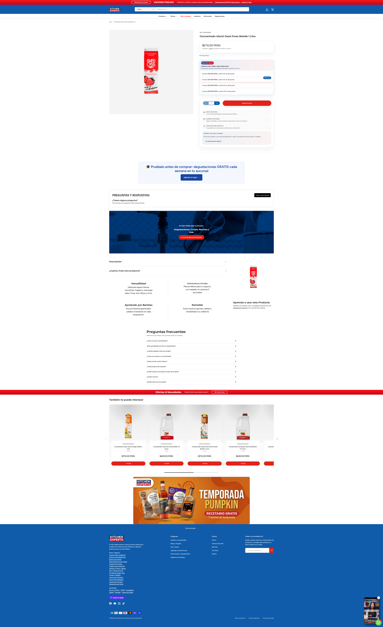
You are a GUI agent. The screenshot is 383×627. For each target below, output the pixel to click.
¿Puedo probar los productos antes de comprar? (163, 372)
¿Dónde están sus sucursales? (156, 382)
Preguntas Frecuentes (178, 557)
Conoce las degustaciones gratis (191, 237)
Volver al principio (190, 528)
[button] (272, 9)
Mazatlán (118, 592)
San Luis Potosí (114, 590)
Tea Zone (215, 550)
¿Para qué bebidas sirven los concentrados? (161, 346)
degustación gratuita (240, 308)
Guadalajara (130, 590)
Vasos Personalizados (116, 580)
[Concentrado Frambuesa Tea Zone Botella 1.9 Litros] (243, 424)
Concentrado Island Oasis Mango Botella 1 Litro (128, 448)
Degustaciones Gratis (116, 584)
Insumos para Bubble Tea (117, 557)
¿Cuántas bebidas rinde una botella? (159, 351)
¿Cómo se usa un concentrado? (157, 341)
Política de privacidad (268, 618)
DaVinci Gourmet (217, 543)
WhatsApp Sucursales (141, 2)
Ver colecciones (219, 392)
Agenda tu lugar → (191, 177)
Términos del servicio (240, 618)
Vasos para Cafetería (116, 577)
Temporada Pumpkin (116, 582)
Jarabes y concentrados (178, 540)
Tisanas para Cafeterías (117, 566)
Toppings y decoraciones (179, 550)
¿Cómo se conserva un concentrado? (159, 356)
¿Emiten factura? (152, 377)
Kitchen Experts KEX (118, 618)
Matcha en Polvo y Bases (117, 568)
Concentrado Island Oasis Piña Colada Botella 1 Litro (204, 448)
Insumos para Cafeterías (117, 555)
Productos (161, 16)
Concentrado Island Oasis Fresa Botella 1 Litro (125, 22)
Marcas (172, 16)
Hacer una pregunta (262, 195)
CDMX (122, 590)
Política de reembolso (254, 618)
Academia (197, 16)
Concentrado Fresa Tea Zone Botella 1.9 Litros (166, 448)
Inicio (110, 22)
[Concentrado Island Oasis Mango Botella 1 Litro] (128, 424)
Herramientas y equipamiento (180, 554)
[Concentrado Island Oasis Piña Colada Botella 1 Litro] (205, 424)
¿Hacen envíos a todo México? (157, 361)
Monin (214, 540)
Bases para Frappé (115, 559)
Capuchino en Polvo (115, 564)
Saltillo (111, 592)
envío (211, 48)
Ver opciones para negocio (213, 141)
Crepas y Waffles (115, 575)
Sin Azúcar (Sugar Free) (117, 573)
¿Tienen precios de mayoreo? (156, 366)
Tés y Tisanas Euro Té (116, 571)
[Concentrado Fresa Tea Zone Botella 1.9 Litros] (167, 424)
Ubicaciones (207, 16)
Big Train (215, 547)
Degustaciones (220, 16)
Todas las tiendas (127, 592)
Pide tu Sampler (185, 16)
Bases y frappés (176, 543)
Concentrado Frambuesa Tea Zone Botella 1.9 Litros (243, 448)
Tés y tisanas (175, 547)
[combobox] (192, 9)
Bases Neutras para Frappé (118, 562)
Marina (214, 554)
